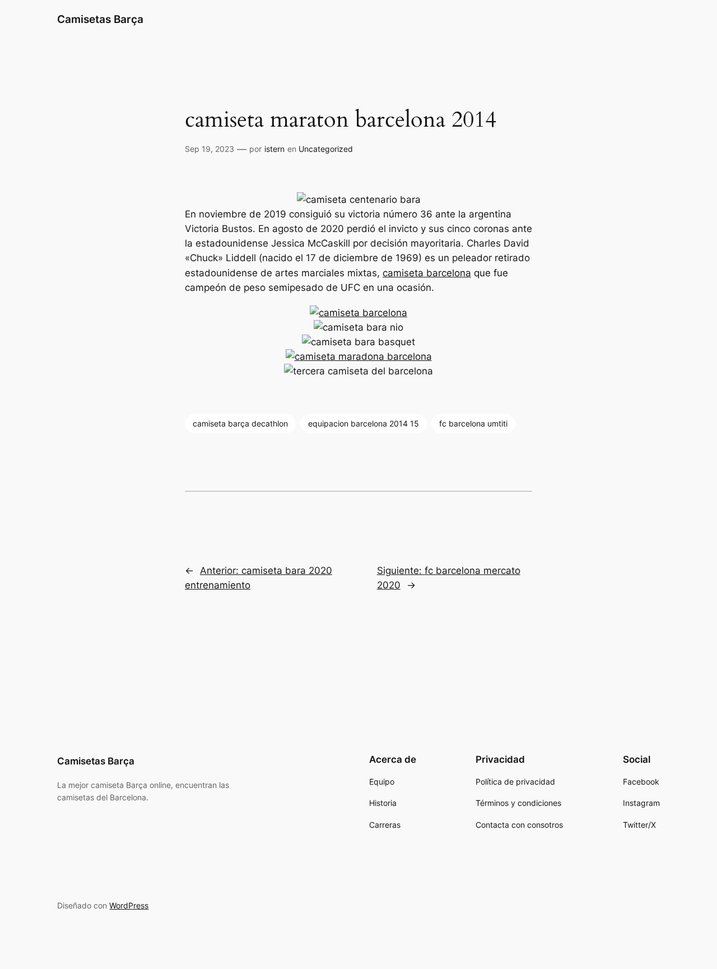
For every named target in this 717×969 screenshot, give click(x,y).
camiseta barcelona (427, 273)
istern (274, 149)
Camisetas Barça (100, 19)
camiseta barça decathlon (240, 423)
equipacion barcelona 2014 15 (363, 423)
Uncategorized (326, 149)
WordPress (128, 905)
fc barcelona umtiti (473, 423)
